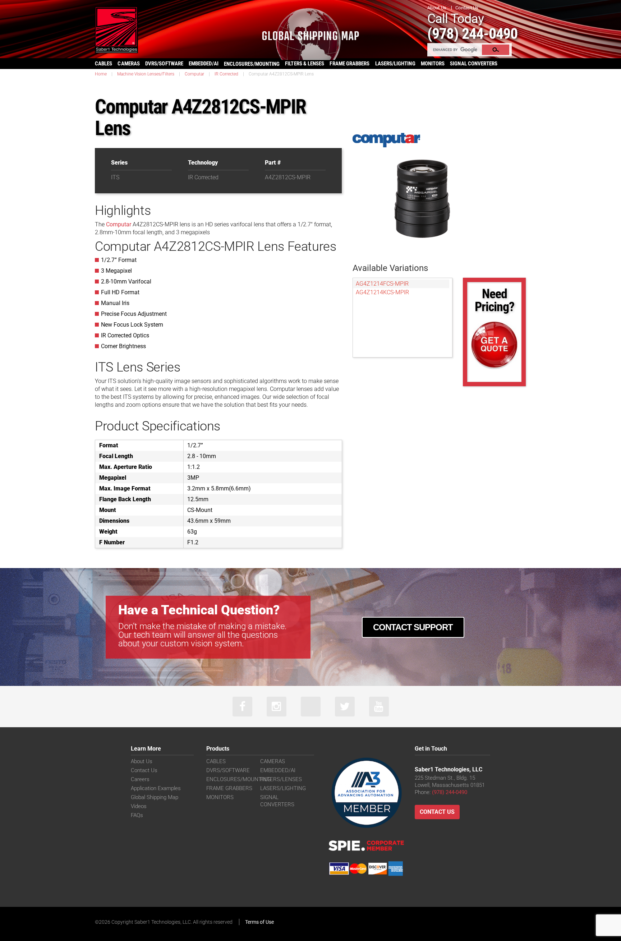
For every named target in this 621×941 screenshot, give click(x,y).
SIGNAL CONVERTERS (473, 63)
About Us (436, 7)
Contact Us (467, 7)
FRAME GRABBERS (349, 63)
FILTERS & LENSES (304, 63)
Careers (140, 779)
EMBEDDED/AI (203, 63)
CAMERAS (129, 63)
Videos (139, 806)
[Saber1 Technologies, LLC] (116, 29)
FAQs (137, 815)
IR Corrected (226, 74)
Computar (194, 74)
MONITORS (433, 63)
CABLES (103, 63)
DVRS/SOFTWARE (164, 63)
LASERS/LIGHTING (395, 63)
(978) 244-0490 (472, 33)
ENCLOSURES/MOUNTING (238, 779)
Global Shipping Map (154, 797)
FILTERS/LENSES (281, 779)
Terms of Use (259, 922)
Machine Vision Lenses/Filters (145, 74)
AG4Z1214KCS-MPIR (382, 292)
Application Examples (156, 788)
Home (101, 74)
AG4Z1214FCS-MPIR (382, 283)
